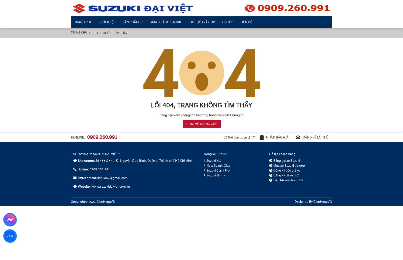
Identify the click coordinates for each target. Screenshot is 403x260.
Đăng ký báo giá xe (286, 170)
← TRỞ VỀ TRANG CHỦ (202, 124)
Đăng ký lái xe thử (286, 175)
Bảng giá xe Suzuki (286, 161)
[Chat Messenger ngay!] (10, 219)
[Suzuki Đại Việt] (201, 8)
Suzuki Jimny (215, 175)
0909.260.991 (102, 137)
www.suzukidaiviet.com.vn (110, 187)
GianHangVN (322, 202)
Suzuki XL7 (214, 161)
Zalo (10, 236)
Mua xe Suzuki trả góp (289, 166)
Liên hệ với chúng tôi (288, 180)
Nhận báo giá (277, 137)
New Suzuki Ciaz (218, 166)
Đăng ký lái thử (316, 137)
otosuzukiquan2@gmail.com (107, 178)
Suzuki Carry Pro (218, 170)
